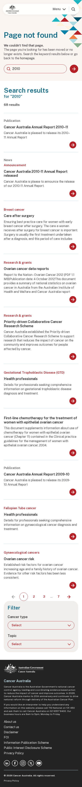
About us (10, 722)
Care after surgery (19, 216)
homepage (27, 58)
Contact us (11, 727)
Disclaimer (11, 732)
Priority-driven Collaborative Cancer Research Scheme (33, 324)
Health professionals (21, 379)
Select (17, 625)
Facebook (15, 763)
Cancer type (18, 617)
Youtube (39, 763)
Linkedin (7, 763)
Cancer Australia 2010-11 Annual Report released (36, 173)
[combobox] (35, 69)
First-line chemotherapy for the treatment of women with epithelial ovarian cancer (40, 420)
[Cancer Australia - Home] (12, 9)
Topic (12, 636)
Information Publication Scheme (26, 742)
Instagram (23, 763)
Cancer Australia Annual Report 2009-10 (36, 474)
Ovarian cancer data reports (26, 269)
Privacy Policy (14, 753)
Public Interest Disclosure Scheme (28, 748)
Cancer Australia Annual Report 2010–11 (36, 127)
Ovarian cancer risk (19, 559)
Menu (57, 9)
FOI (6, 737)
